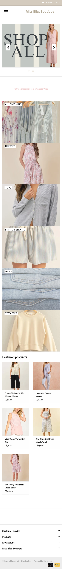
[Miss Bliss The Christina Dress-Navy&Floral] (46, 422)
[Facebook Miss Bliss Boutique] (28, 517)
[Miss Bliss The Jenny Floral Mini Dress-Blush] (15, 467)
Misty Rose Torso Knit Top (15, 440)
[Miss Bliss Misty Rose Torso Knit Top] (15, 422)
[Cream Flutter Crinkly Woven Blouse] (15, 376)
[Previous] (8, 47)
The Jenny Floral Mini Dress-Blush (14, 486)
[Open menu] (6, 12)
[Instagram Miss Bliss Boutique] (33, 517)
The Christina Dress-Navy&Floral (45, 440)
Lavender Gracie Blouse (43, 395)
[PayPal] (56, 565)
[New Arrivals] (31, 46)
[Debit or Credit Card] (50, 565)
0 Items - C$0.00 (52, 3)
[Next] (54, 47)
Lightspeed (47, 561)
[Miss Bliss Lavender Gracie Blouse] (46, 376)
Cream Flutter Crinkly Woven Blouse (14, 395)
